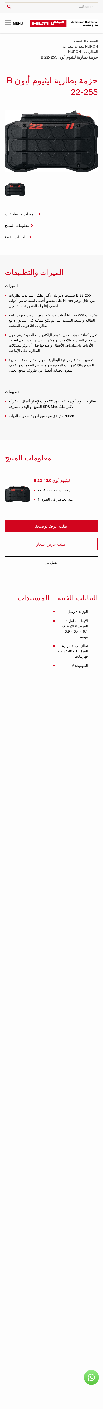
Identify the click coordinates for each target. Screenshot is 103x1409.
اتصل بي (51, 562)
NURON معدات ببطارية (80, 46)
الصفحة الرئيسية (86, 41)
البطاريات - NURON (83, 51)
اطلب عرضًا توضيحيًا (51, 526)
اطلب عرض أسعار (51, 544)
